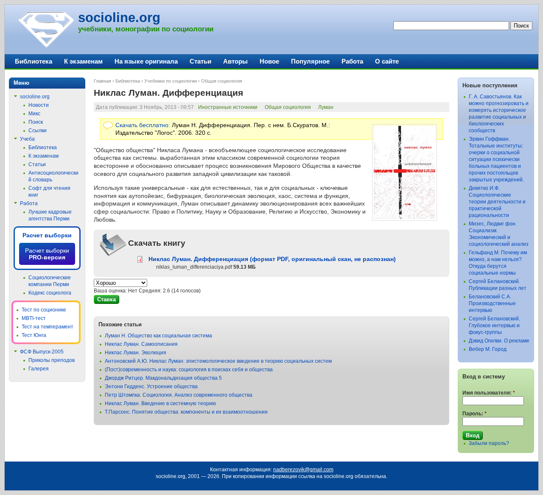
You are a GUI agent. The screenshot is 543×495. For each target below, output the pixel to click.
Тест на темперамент (47, 327)
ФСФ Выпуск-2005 (42, 352)
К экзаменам (83, 61)
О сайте (387, 61)
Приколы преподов (51, 360)
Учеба (27, 139)
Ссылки (37, 130)
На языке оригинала (146, 61)
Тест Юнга (34, 335)
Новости (38, 105)
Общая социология (221, 80)
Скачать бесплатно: (142, 125)
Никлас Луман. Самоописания (141, 344)
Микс (34, 114)
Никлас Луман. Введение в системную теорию (160, 403)
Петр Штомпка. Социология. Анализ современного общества (178, 395)
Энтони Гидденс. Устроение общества (151, 386)
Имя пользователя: (488, 393)
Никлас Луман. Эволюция (135, 353)
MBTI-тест (34, 318)
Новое (269, 61)
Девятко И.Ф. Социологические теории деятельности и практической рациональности (497, 201)
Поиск (35, 122)
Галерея (38, 369)
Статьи (200, 61)
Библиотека (127, 80)
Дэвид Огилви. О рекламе (499, 341)
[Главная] (45, 47)
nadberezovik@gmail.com (303, 470)
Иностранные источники (228, 107)
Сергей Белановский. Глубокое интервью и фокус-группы (494, 325)
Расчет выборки (47, 235)
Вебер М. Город (488, 349)
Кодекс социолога (49, 293)
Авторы (235, 61)
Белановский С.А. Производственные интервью (492, 303)
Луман (325, 107)
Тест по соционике (44, 310)
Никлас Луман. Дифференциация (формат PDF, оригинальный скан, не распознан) (272, 259)
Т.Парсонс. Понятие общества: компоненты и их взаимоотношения (186, 412)
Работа (352, 61)
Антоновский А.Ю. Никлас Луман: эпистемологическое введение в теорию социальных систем (218, 361)
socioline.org (119, 17)
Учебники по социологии (170, 80)
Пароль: (474, 414)
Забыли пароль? (489, 443)
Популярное (310, 61)
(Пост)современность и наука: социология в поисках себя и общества (189, 370)
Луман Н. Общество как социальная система (158, 336)
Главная (102, 80)
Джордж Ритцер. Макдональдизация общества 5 (163, 378)
